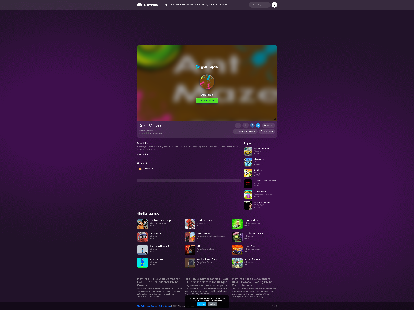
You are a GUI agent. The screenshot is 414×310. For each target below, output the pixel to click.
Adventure (180, 5)
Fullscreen (268, 131)
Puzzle (197, 5)
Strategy (205, 5)
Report (270, 125)
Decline (212, 304)
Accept (202, 304)
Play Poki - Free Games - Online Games (154, 306)
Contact (224, 5)
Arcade (190, 5)
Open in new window (246, 131)
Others (214, 5)
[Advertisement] (207, 29)
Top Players (169, 5)
